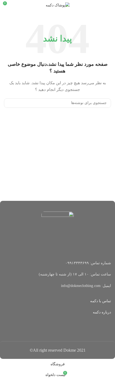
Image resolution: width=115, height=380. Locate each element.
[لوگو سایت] (58, 5)
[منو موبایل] (109, 5)
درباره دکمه (102, 312)
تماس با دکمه (100, 301)
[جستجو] (10, 103)
